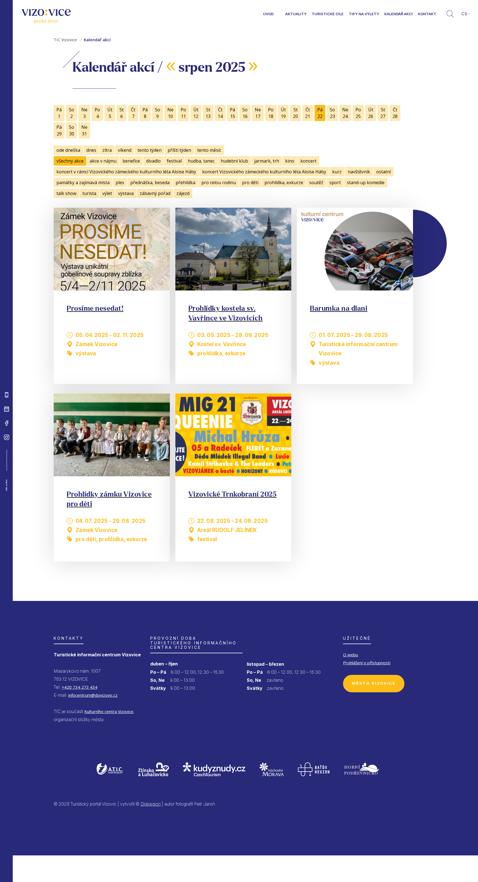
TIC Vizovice (65, 39)
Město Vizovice (373, 683)
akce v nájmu (103, 161)
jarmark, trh (266, 161)
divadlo (153, 161)
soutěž (316, 182)
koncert (308, 161)
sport (335, 182)
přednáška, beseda (150, 182)
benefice (131, 161)
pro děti (250, 182)
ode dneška (68, 150)
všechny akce (70, 161)
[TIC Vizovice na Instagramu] (6, 437)
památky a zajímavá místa (83, 182)
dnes (91, 150)
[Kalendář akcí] (6, 409)
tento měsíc (209, 150)
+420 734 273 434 (79, 687)
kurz (337, 172)
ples (120, 182)
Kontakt (427, 14)
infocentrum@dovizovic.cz (93, 695)
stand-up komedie (366, 182)
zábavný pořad (155, 193)
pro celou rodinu (218, 182)
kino (289, 161)
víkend (124, 150)
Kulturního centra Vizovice (108, 711)
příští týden (179, 150)
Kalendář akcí (398, 14)
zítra (107, 150)
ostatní (383, 172)
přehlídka (185, 182)
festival (174, 161)
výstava (126, 193)
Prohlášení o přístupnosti (366, 662)
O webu (350, 654)
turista (89, 193)
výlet (107, 193)
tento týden (149, 150)
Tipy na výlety (364, 14)
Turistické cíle (328, 14)
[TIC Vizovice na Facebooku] (6, 423)
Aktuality (295, 14)
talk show (66, 193)
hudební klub (234, 161)
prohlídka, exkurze (283, 182)
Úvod (268, 14)
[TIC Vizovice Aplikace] (6, 394)
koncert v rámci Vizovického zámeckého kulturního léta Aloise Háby (126, 172)
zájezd (182, 193)
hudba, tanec (201, 161)
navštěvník (359, 172)
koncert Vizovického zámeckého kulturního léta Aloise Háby (264, 172)
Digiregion (151, 804)
